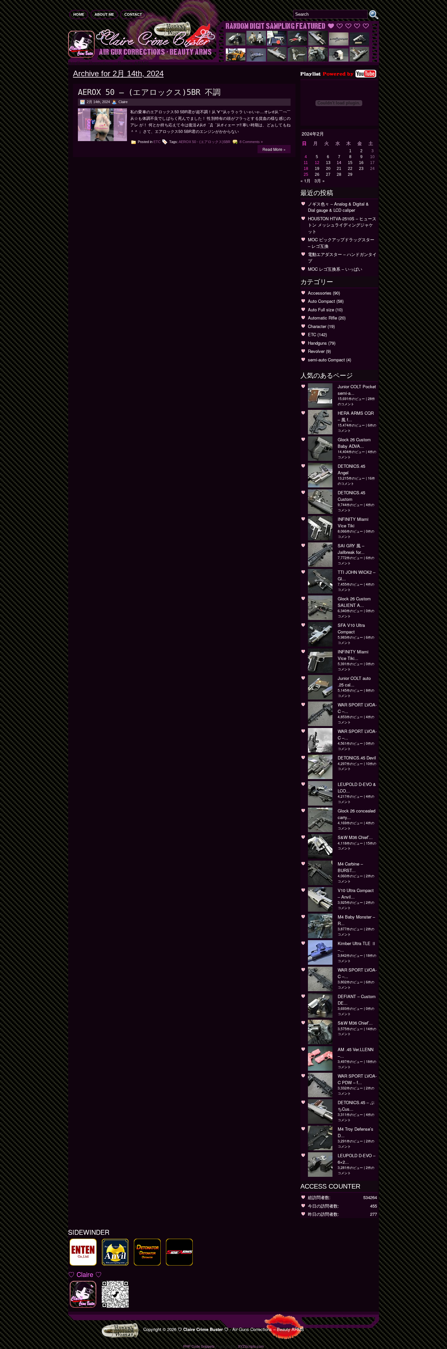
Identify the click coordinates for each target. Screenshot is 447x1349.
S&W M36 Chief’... (355, 837)
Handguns (317, 343)
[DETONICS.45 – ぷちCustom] (277, 60)
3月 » (319, 180)
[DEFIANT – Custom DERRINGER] (235, 43)
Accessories (319, 293)
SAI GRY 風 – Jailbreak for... (351, 548)
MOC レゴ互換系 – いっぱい (335, 269)
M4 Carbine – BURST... (350, 867)
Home (78, 14)
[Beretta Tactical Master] (297, 60)
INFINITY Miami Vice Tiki (353, 522)
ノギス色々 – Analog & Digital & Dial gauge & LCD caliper (338, 207)
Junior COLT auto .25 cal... (354, 681)
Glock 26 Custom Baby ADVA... (354, 442)
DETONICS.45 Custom (351, 495)
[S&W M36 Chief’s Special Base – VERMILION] (318, 60)
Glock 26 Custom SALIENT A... (354, 601)
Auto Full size (321, 309)
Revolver (316, 351)
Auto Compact (321, 301)
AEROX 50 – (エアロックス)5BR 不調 (149, 92)
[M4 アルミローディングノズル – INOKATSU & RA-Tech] (256, 43)
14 (339, 162)
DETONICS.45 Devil (357, 758)
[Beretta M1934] (359, 60)
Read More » (274, 149)
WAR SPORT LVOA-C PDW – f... (357, 1079)
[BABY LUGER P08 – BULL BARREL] (256, 60)
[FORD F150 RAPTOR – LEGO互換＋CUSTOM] (235, 60)
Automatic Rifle (322, 318)
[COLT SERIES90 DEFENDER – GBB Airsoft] (359, 43)
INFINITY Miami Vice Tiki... (353, 654)
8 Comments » (251, 142)
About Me (104, 14)
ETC (157, 142)
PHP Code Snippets (199, 1346)
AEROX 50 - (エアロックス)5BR (204, 142)
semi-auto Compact (326, 359)
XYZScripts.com (251, 1346)
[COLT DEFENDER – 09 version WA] (318, 43)
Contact (133, 14)
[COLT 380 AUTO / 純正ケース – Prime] (277, 43)
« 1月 (305, 180)
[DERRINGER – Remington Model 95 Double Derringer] (297, 43)
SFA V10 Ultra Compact (351, 628)
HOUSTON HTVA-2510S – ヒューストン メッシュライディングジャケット (342, 224)
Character (317, 326)
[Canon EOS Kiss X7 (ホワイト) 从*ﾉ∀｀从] (339, 60)
